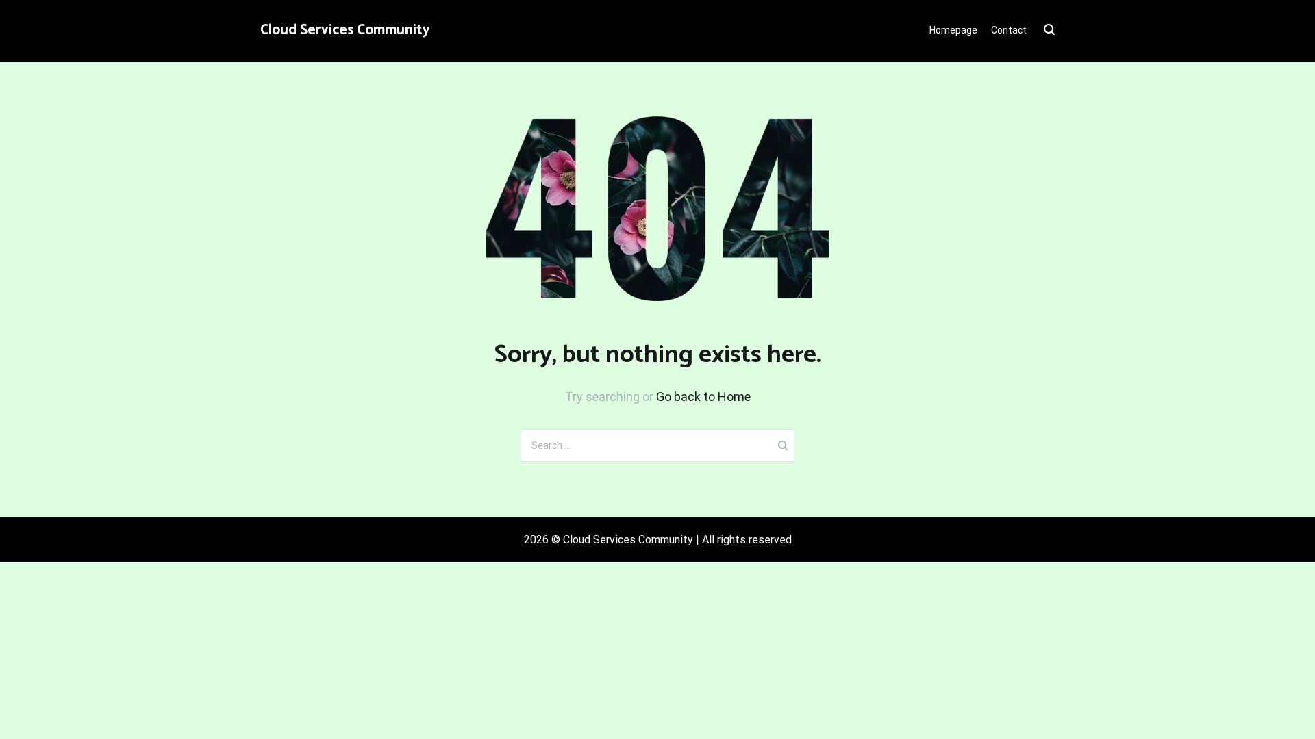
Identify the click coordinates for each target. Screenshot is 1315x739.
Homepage (953, 30)
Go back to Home (703, 396)
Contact (1009, 30)
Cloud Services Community (345, 30)
